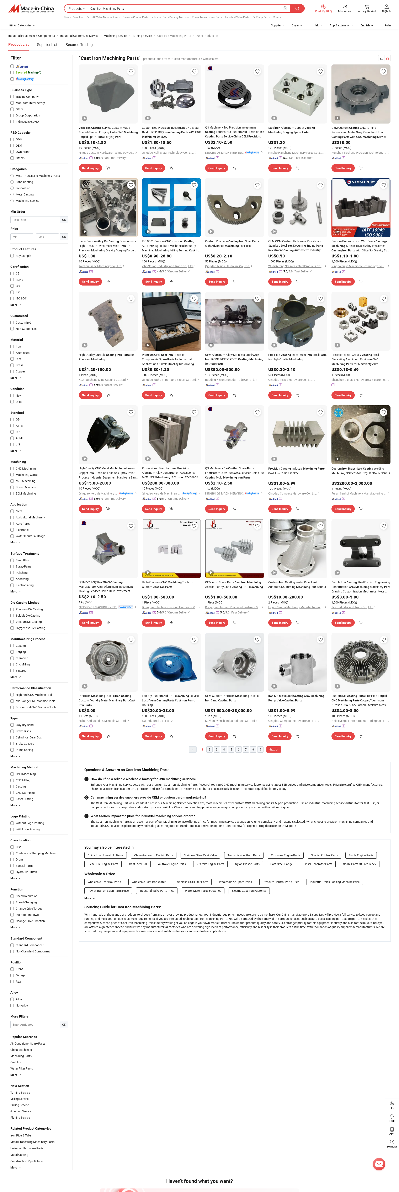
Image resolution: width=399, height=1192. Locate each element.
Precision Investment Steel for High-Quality (297, 357)
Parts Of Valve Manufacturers (102, 17)
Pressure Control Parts (135, 17)
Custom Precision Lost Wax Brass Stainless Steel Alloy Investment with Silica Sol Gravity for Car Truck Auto (360, 246)
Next (272, 749)
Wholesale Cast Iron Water (149, 882)
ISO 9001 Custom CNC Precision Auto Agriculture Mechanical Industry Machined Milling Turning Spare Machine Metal (171, 246)
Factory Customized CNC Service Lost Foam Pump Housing (170, 700)
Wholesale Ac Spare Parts (235, 882)
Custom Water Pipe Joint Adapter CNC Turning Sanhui (297, 584)
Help (316, 25)
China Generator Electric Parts (153, 855)
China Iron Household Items (105, 855)
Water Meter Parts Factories (203, 891)
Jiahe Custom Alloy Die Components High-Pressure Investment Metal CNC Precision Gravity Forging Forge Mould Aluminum (107, 246)
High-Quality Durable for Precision (106, 357)
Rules (388, 25)
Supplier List (47, 44)
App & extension (340, 25)
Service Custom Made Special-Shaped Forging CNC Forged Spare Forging (108, 132)
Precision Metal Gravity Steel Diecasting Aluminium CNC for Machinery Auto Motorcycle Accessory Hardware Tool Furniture (355, 359)
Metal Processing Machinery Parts (32, 1142)
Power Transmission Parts (207, 17)
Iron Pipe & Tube (20, 1135)
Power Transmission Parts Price (108, 891)
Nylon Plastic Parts (247, 864)
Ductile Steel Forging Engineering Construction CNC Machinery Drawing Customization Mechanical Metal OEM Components (360, 587)
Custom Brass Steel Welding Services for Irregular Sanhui (360, 470)
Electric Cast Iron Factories (249, 891)
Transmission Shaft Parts (244, 855)
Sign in (386, 11)
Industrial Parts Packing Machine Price (335, 882)
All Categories (23, 25)
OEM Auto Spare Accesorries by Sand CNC (234, 584)
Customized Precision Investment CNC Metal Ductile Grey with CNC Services (171, 132)
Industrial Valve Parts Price (156, 891)
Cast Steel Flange (281, 864)
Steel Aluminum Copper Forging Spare (291, 130)
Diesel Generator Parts (317, 864)
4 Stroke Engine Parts (172, 864)
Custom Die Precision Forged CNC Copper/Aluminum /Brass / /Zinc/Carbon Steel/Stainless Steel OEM (359, 700)
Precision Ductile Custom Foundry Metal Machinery (107, 700)
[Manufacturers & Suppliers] (31, 8)
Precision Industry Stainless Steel (296, 470)
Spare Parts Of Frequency (359, 864)
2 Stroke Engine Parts (210, 864)
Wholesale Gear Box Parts (104, 882)
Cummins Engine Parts (285, 855)
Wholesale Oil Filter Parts (192, 882)
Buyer (295, 25)
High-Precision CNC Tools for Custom (167, 584)
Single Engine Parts (361, 855)
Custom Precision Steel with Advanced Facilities (232, 243)
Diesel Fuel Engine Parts (103, 864)
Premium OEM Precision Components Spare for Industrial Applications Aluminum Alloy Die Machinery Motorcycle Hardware (168, 359)
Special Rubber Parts (324, 855)
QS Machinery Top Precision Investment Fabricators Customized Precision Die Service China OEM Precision (234, 132)
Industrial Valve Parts (237, 17)
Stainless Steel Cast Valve (200, 855)
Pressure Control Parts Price (281, 882)
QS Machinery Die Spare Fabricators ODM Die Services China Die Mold (234, 472)
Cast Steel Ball (138, 864)
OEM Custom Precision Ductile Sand (232, 698)
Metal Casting (19, 1155)
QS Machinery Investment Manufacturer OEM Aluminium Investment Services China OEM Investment (106, 586)
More (87, 898)
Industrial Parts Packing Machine (170, 17)
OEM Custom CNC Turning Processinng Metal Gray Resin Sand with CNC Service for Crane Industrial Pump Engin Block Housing (358, 132)
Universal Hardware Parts (26, 1148)
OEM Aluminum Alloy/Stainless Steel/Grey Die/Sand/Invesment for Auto (234, 359)
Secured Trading (79, 44)
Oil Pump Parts (261, 17)
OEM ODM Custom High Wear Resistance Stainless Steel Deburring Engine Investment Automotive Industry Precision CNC (295, 245)
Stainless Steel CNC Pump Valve (296, 698)
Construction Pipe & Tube (26, 1161)
